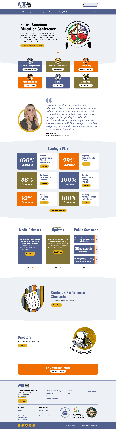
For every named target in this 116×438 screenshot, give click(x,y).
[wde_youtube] (26, 424)
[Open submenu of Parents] (54, 11)
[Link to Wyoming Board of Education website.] (79, 412)
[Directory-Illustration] (23, 384)
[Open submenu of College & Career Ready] (31, 11)
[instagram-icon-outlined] (33, 424)
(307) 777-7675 (22, 397)
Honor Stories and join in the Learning (32, 46)
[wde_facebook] (19, 424)
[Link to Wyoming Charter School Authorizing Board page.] (92, 412)
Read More (30, 254)
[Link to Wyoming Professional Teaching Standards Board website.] (65, 412)
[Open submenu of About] (97, 11)
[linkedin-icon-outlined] (30, 424)
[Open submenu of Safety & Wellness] (69, 11)
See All (29, 268)
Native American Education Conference (38, 26)
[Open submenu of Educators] (81, 11)
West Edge (95, 425)
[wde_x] (22, 424)
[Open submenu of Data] (89, 11)
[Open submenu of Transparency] (44, 11)
